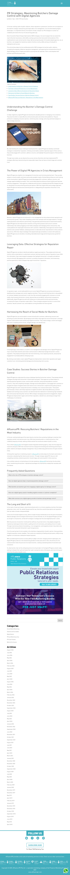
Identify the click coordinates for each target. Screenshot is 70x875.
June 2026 (9, 655)
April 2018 (9, 824)
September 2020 (11, 769)
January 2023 (10, 724)
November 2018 (11, 808)
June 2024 (9, 684)
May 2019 (9, 795)
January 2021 (10, 758)
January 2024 (10, 697)
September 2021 (11, 739)
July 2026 (9, 652)
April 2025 (9, 679)
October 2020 (10, 766)
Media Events (10, 634)
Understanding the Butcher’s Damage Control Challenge (23, 86)
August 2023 (10, 710)
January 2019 (10, 803)
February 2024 (10, 695)
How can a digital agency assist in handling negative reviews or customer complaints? (33, 492)
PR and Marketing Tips (13, 637)
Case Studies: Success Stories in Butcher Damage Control (23, 95)
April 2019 (9, 798)
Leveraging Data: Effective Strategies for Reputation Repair (23, 90)
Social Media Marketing (13, 629)
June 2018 (9, 819)
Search (60, 620)
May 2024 (9, 687)
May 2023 (9, 718)
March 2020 (10, 782)
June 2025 (9, 673)
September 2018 (11, 813)
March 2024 (10, 692)
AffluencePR (17, 444)
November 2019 (11, 792)
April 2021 (9, 753)
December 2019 (11, 790)
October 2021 (10, 737)
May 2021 (9, 750)
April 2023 (9, 721)
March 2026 (10, 663)
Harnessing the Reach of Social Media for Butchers (21, 93)
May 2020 (9, 776)
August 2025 (10, 668)
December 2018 (11, 806)
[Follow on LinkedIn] (37, 838)
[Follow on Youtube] (26, 838)
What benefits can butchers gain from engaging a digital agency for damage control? (32, 486)
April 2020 (9, 779)
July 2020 (9, 774)
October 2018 (10, 811)
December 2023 (11, 700)
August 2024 (10, 681)
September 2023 (11, 708)
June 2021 (9, 747)
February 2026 (10, 666)
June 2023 (9, 716)
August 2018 (10, 816)
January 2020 (10, 787)
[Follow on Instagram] (43, 838)
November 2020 (11, 763)
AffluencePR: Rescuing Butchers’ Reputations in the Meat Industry (25, 97)
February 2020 (10, 784)
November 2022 (11, 726)
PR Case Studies (23, 19)
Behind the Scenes (12, 642)
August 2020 (10, 771)
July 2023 (9, 713)
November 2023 (11, 703)
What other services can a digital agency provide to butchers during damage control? (32, 498)
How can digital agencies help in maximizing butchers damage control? (28, 481)
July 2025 (9, 671)
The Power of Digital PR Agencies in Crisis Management (22, 88)
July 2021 (9, 745)
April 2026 (9, 660)
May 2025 (9, 676)
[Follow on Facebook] (32, 838)
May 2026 (9, 658)
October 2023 (10, 705)
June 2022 (9, 732)
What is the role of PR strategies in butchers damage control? (26, 475)
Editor (10, 19)
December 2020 (11, 761)
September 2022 (11, 729)
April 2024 (9, 689)
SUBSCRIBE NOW (35, 845)
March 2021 (10, 755)
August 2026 (10, 650)
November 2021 (11, 734)
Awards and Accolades (13, 631)
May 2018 (9, 821)
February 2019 (10, 800)
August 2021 (10, 742)
